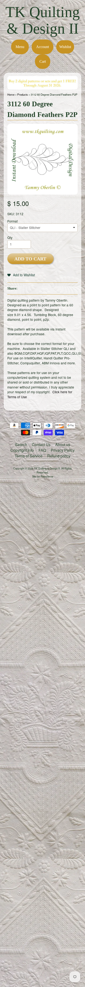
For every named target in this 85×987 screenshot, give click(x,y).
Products (22, 94)
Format (12, 221)
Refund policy (58, 456)
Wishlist (65, 47)
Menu (20, 47)
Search (21, 444)
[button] (21, 275)
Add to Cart (30, 258)
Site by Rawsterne (42, 476)
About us (62, 444)
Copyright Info (22, 450)
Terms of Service (28, 456)
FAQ (42, 450)
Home (10, 94)
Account (42, 47)
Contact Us (41, 444)
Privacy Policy (63, 450)
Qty (10, 237)
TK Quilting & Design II (42, 20)
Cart (42, 61)
